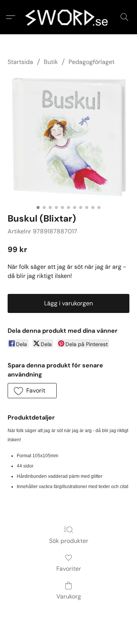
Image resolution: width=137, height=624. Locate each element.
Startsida (20, 62)
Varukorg (68, 596)
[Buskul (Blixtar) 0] (68, 138)
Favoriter (68, 569)
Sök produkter (68, 541)
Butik (51, 62)
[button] (68, 17)
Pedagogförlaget (91, 62)
